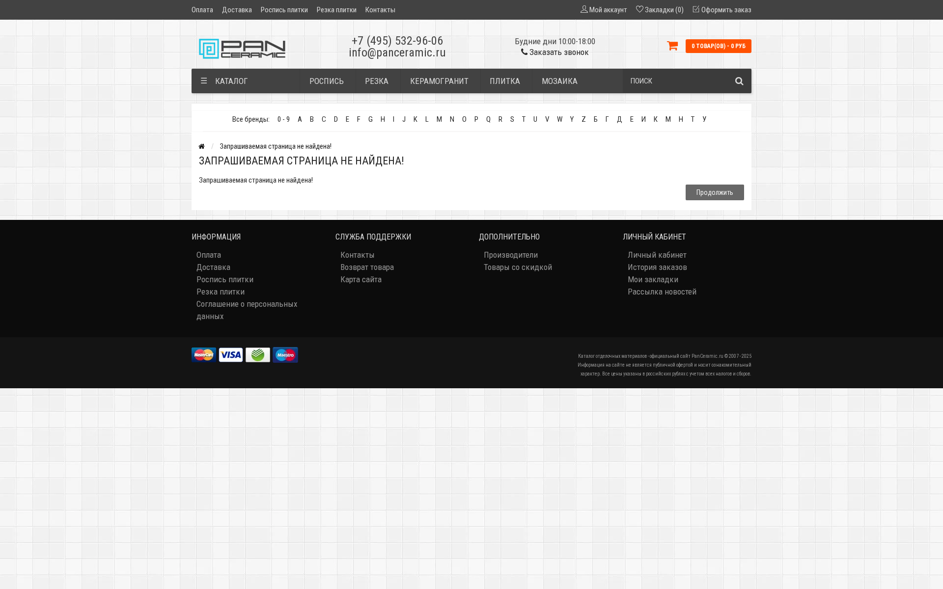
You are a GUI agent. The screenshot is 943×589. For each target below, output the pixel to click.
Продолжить (714, 192)
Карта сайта (361, 279)
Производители (511, 255)
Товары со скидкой (518, 267)
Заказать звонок (558, 52)
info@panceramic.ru (397, 52)
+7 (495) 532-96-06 (397, 41)
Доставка (237, 9)
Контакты (380, 9)
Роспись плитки (284, 9)
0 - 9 (283, 119)
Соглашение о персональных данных (246, 310)
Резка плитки (337, 9)
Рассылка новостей (662, 291)
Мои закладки (653, 279)
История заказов (657, 267)
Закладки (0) (664, 9)
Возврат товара (367, 267)
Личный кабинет (657, 255)
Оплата (202, 9)
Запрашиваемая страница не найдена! (276, 146)
